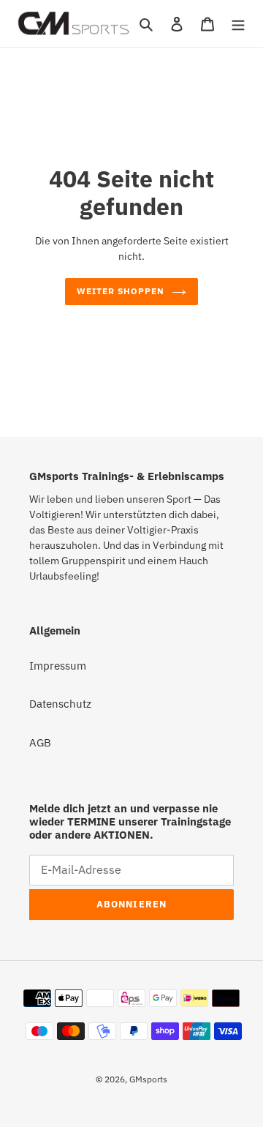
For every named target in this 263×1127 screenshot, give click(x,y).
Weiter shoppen (120, 290)
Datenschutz (60, 704)
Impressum (57, 666)
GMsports (148, 1079)
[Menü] (238, 24)
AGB (40, 742)
